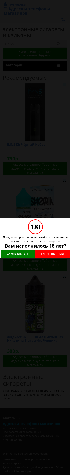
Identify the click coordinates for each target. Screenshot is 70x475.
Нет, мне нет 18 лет (52, 253)
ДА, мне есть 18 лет (18, 253)
